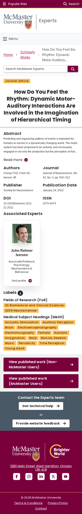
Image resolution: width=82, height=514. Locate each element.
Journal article (16, 81)
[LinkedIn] (41, 476)
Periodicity (27, 343)
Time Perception (52, 343)
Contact (41, 508)
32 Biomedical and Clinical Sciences (34, 305)
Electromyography (19, 333)
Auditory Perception (58, 322)
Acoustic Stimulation (21, 322)
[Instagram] (28, 476)
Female (44, 333)
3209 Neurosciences (21, 310)
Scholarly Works (27, 54)
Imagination (15, 338)
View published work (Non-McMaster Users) (33, 364)
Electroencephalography (37, 327)
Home (8, 55)
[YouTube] (65, 476)
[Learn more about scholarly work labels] (20, 293)
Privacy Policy (58, 503)
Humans (60, 333)
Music (9, 343)
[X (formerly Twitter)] (53, 476)
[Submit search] (73, 69)
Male (33, 338)
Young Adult (14, 348)
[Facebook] (16, 476)
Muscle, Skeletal (53, 338)
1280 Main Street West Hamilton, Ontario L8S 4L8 (41, 467)
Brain (9, 327)
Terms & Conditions (28, 503)
